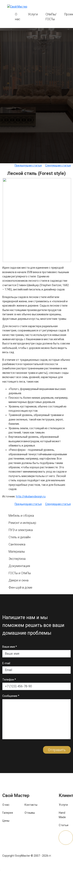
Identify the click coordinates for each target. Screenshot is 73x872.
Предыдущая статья (28, 165)
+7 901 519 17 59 (53, 7)
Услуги (33, 14)
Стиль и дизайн (20, 537)
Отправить (57, 750)
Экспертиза (17, 559)
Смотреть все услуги (36, 159)
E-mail (6, 663)
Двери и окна (18, 580)
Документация (19, 566)
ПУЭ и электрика (21, 530)
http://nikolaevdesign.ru (31, 496)
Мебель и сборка (21, 515)
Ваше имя (9, 646)
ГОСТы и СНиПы (20, 573)
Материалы (17, 551)
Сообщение (10, 695)
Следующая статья (58, 165)
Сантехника (17, 544)
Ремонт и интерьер (22, 523)
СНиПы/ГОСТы (51, 16)
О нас (17, 16)
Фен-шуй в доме (20, 587)
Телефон (9, 679)
